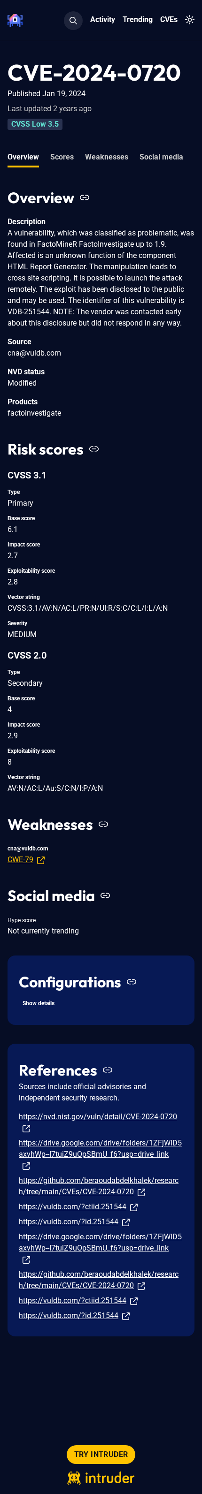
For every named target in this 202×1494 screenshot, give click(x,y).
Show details (38, 1003)
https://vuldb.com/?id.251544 (68, 1221)
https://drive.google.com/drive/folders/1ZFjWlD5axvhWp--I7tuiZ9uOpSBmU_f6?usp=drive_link (100, 1148)
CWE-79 (20, 859)
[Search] (73, 20)
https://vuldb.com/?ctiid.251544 (72, 1206)
